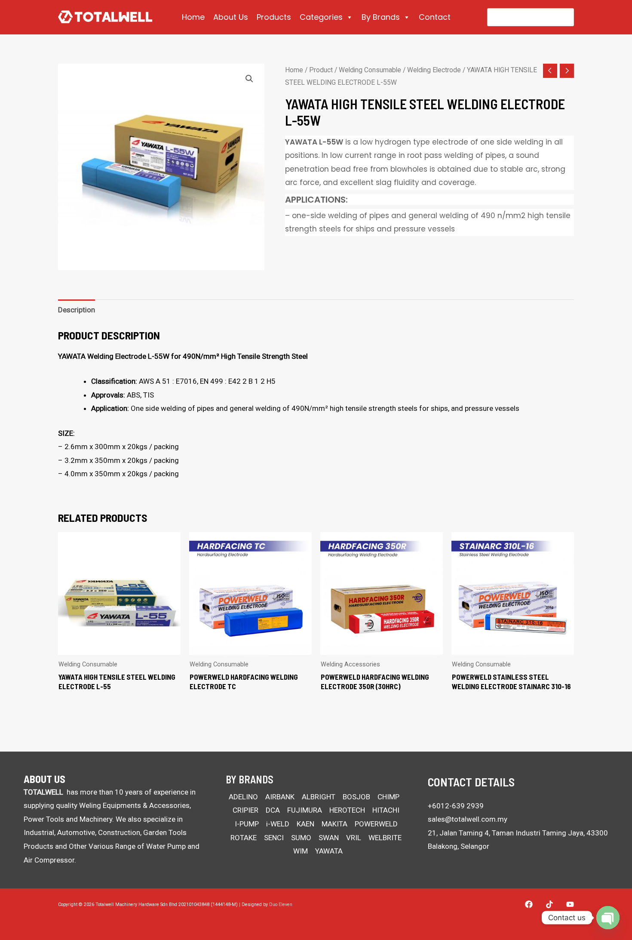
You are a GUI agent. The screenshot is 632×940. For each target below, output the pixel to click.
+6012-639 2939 (456, 805)
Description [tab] (76, 309)
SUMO (301, 837)
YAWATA (329, 851)
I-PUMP (247, 824)
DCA (273, 810)
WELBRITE (385, 837)
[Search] (561, 17)
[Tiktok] (549, 904)
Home (193, 17)
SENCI (274, 837)
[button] (249, 78)
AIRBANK (280, 796)
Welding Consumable (370, 70)
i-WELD (277, 824)
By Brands (381, 17)
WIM (300, 851)
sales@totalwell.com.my (467, 819)
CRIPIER (245, 810)
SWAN (329, 837)
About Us (230, 17)
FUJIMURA (304, 810)
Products (274, 17)
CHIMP (388, 796)
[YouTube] (570, 904)
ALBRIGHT (318, 796)
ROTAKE (243, 837)
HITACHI (385, 810)
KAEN (305, 824)
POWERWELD (376, 824)
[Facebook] (529, 904)
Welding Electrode (434, 70)
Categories (321, 17)
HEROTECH (347, 810)
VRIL (353, 837)
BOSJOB (356, 796)
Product (321, 70)
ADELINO (243, 796)
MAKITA (334, 824)
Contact (435, 17)
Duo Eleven (280, 904)
